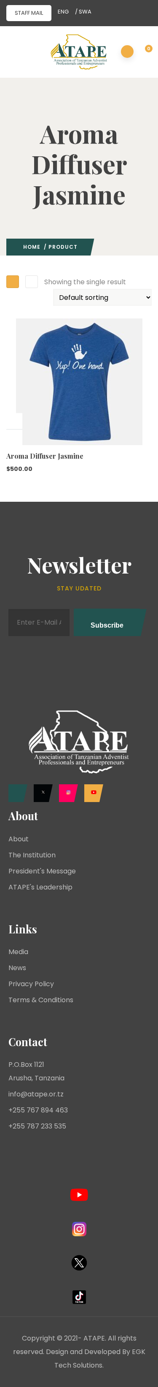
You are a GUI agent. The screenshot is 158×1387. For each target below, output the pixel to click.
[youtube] (91, 793)
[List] (31, 281)
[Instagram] (66, 793)
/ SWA (83, 12)
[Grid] (12, 281)
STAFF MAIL (29, 13)
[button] (143, 52)
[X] (41, 793)
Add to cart (14, 421)
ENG (63, 12)
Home (31, 246)
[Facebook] (15, 793)
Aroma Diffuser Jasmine (44, 455)
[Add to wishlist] (14, 438)
